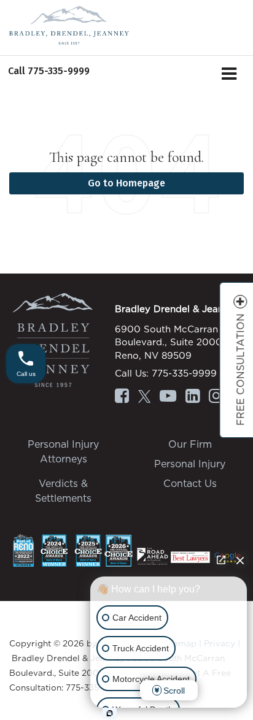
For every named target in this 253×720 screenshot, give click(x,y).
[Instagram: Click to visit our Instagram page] (216, 397)
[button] (49, 70)
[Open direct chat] (221, 560)
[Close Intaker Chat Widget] (240, 560)
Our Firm (190, 444)
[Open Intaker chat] (110, 713)
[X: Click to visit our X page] (144, 397)
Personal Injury (189, 463)
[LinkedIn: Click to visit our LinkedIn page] (192, 397)
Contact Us (190, 483)
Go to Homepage (126, 183)
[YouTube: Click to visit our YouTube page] (168, 397)
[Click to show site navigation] (229, 75)
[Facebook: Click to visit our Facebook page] (122, 397)
